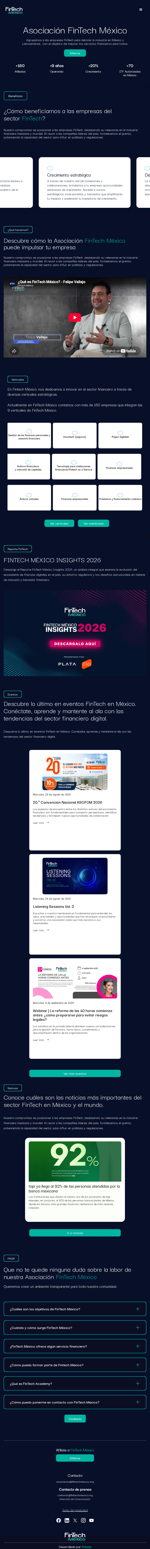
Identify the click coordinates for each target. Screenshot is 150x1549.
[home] (14, 10)
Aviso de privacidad (75, 1510)
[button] (140, 10)
